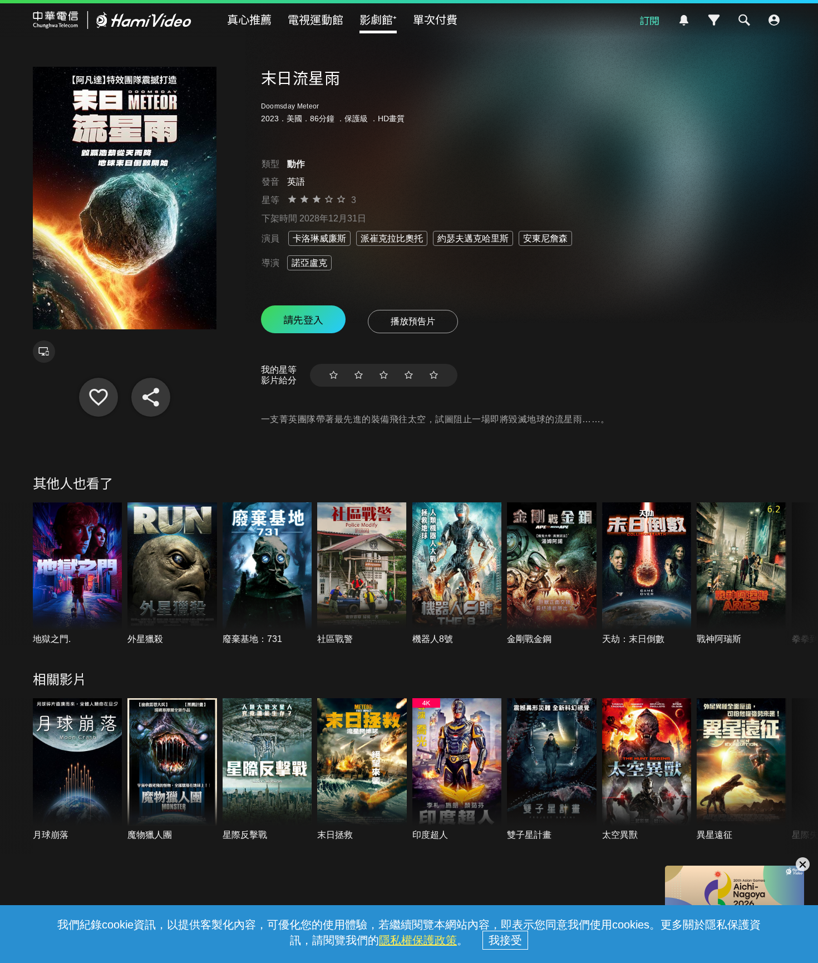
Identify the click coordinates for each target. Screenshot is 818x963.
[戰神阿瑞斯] (741, 573)
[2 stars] (358, 375)
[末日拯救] (362, 769)
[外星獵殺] (172, 573)
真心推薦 (249, 19)
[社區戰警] (362, 573)
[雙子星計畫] (552, 769)
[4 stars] (408, 375)
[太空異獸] (647, 769)
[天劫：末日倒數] (647, 573)
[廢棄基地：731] (267, 573)
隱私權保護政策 (418, 940)
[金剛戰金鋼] (552, 573)
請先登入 (303, 319)
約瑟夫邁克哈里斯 (473, 238)
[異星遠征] (741, 769)
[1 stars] (333, 375)
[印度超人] (457, 769)
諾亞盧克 (309, 263)
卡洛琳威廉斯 (319, 238)
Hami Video (112, 20)
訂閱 (649, 20)
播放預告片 (413, 321)
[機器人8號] (457, 573)
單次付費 (435, 19)
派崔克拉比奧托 (392, 238)
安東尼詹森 (545, 238)
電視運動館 (315, 19)
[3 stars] (383, 375)
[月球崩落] (77, 769)
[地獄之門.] (77, 573)
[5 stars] (433, 375)
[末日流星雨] (98, 397)
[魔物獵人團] (172, 769)
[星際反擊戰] (267, 769)
